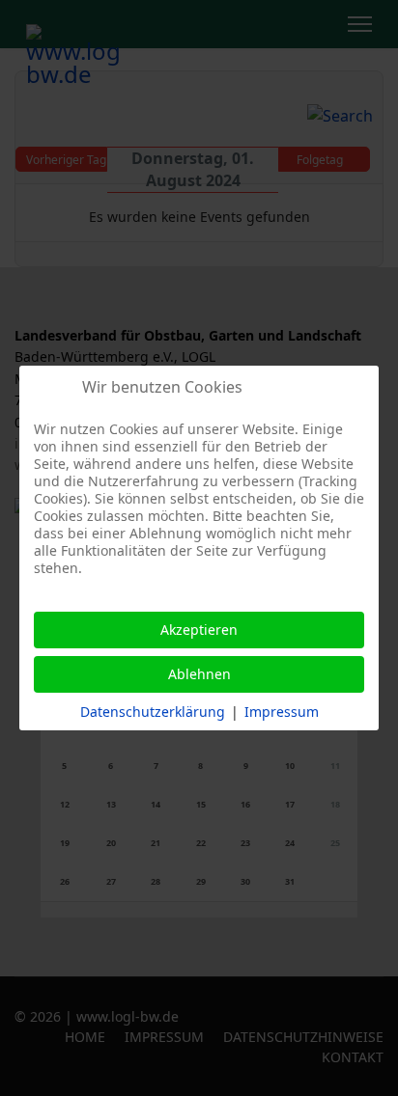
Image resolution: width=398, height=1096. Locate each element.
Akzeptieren (199, 629)
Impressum (281, 711)
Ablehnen (199, 674)
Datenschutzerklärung (152, 711)
